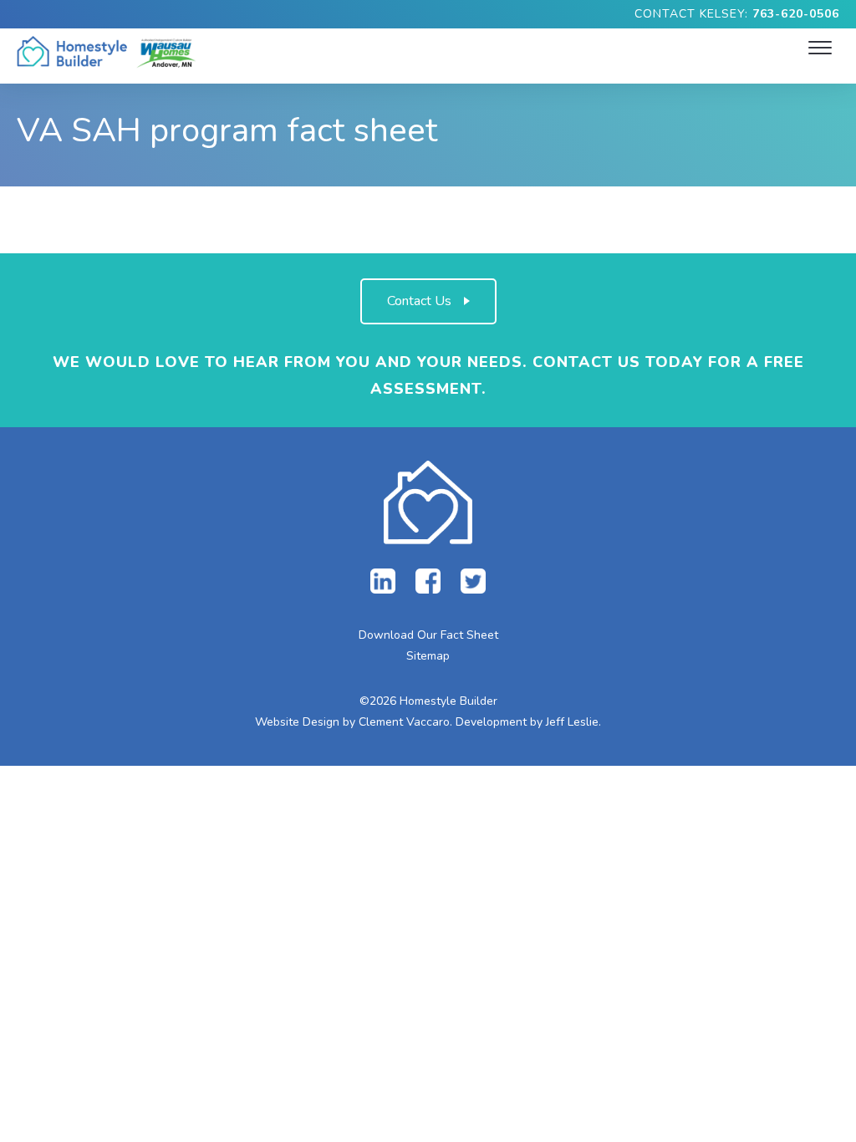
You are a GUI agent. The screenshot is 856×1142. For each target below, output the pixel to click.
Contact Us (419, 301)
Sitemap (428, 656)
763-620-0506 (795, 14)
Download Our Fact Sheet (428, 635)
